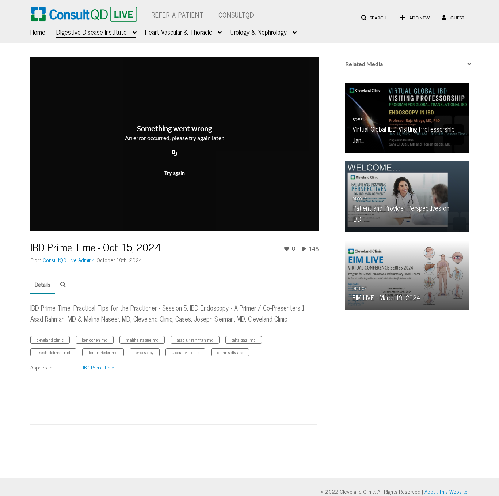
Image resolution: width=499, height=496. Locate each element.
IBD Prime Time (98, 367)
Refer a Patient (178, 14)
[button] (373, 18)
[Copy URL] (174, 153)
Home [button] (37, 31)
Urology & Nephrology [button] (258, 31)
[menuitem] (43, 31)
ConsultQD (236, 14)
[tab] (42, 284)
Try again (174, 173)
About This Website (446, 491)
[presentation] (467, 64)
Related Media (364, 63)
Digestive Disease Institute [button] (91, 31)
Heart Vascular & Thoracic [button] (178, 31)
